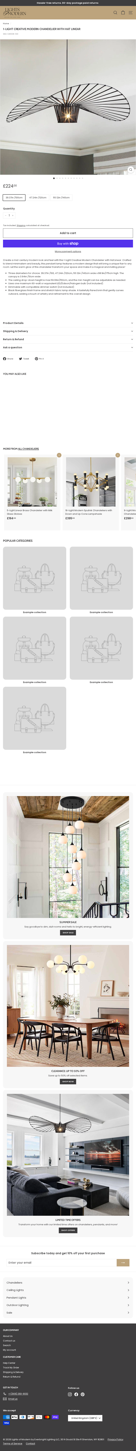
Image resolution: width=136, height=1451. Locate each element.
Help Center (9, 1362)
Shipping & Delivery (15, 331)
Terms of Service (12, 1443)
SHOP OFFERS (68, 1230)
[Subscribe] (123, 1262)
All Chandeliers (28, 448)
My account (9, 1349)
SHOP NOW (68, 1081)
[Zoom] (131, 169)
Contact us (9, 1340)
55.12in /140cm (61, 197)
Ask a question (12, 347)
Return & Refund (13, 339)
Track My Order (11, 1367)
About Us (8, 1336)
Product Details (13, 323)
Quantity (9, 208)
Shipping (21, 225)
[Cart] (123, 12)
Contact (30, 1443)
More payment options (68, 251)
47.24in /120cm (37, 197)
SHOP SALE (68, 932)
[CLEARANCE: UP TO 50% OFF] (68, 1006)
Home (6, 23)
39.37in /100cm (14, 197)
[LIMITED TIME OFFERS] (68, 1155)
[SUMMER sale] (68, 857)
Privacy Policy (115, 1439)
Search (7, 1345)
